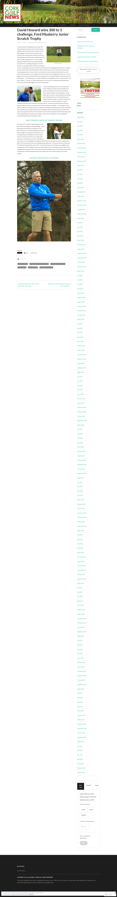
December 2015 (81, 671)
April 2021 (80, 390)
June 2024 (80, 227)
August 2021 (80, 372)
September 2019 (81, 473)
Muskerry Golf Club (47, 267)
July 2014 (79, 746)
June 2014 (80, 750)
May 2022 (80, 332)
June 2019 (80, 486)
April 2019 (80, 495)
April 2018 (80, 548)
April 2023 (80, 288)
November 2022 (81, 310)
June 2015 (80, 697)
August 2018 (80, 530)
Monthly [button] (88, 785)
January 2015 (80, 719)
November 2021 (81, 359)
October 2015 (81, 680)
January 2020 (80, 456)
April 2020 (80, 442)
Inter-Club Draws (48, 25)
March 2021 (80, 394)
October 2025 (81, 156)
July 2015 (79, 693)
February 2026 (81, 143)
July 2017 (79, 587)
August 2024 (80, 218)
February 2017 (81, 609)
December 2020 (81, 407)
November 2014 (81, 728)
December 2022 (81, 306)
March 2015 (80, 711)
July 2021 (79, 376)
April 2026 (80, 134)
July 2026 (79, 121)
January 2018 (80, 561)
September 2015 (81, 684)
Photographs (61, 25)
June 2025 (80, 174)
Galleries (72, 25)
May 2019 (80, 491)
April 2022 (80, 337)
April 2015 (80, 706)
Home (20, 25)
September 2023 (81, 266)
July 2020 (79, 429)
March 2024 (80, 240)
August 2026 (80, 117)
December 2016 (81, 618)
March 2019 (80, 499)
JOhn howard (33, 267)
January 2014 (80, 772)
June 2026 (80, 126)
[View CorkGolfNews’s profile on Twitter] (79, 105)
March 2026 (80, 139)
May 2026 (80, 130)
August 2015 (80, 689)
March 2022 (80, 341)
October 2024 (81, 209)
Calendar (36, 25)
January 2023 (80, 302)
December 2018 (81, 513)
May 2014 (80, 755)
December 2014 (81, 724)
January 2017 (80, 614)
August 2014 (80, 741)
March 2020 (80, 447)
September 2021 (81, 368)
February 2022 (81, 346)
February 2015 (81, 715)
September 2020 (81, 420)
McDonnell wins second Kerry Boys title (88, 52)
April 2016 (80, 653)
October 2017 (81, 574)
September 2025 (81, 161)
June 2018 (80, 539)
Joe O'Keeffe (22, 267)
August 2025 (80, 165)
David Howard (23, 263)
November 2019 (81, 464)
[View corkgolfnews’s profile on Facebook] (77, 105)
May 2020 (80, 438)
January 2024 (80, 249)
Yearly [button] (97, 785)
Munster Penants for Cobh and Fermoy (87, 61)
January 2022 (80, 350)
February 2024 (81, 244)
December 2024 (81, 200)
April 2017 (80, 601)
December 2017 (81, 565)
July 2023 (79, 275)
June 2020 (80, 434)
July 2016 (79, 640)
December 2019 (81, 460)
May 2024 (80, 231)
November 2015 (81, 675)
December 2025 (81, 148)
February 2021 (81, 398)
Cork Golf (23, 258)
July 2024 (79, 222)
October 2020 (81, 416)
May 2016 (80, 649)
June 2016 (80, 645)
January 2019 (80, 508)
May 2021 (80, 385)
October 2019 (81, 469)
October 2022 (81, 315)
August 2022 (80, 319)
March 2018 (80, 552)
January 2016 (80, 667)
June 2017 (80, 592)
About (28, 25)
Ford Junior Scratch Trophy (39, 263)
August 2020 (80, 425)
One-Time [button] (80, 786)
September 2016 (81, 631)
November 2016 (81, 623)
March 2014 (80, 763)
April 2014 (80, 759)
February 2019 (81, 504)
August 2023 (80, 271)
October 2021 (81, 363)
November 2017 (81, 570)
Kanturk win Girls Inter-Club (85, 41)
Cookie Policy (31, 894)
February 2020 (81, 451)
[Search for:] (88, 30)
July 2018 (79, 535)
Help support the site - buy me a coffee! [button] (88, 70)
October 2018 (81, 521)
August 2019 (80, 478)
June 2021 (80, 381)
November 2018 (81, 517)
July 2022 (79, 324)
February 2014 (81, 768)
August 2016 (80, 636)
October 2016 (81, 627)
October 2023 (81, 262)
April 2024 (80, 236)
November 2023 (81, 258)
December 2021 (81, 354)
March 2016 (80, 658)
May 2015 (80, 702)
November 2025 (81, 152)
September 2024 (81, 214)
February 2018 (81, 557)
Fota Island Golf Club (58, 263)
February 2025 (81, 192)
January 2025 (80, 196)
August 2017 (80, 583)
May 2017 (80, 596)
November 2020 (81, 412)
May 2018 (80, 543)
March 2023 (80, 293)
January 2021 (80, 403)
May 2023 (80, 284)
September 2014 (81, 737)
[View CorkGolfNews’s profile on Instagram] (80, 105)
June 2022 (80, 328)
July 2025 (79, 170)
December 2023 (81, 253)
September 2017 (81, 579)
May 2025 (80, 178)
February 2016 (81, 662)
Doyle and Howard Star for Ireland (86, 57)
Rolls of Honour (84, 25)
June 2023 (80, 280)
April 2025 (80, 183)
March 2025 (80, 187)
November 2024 (81, 205)
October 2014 (81, 733)
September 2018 (81, 526)
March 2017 (80, 605)
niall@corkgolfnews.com (37, 42)
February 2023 (81, 297)
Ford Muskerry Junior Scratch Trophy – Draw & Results (44, 157)
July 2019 (79, 482)
